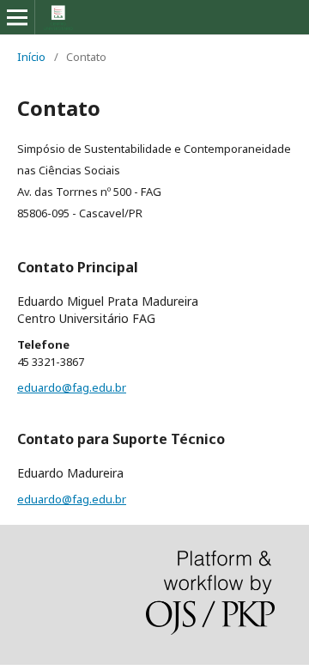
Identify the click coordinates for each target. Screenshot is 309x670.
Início (31, 56)
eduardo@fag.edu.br (71, 387)
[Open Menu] (17, 17)
